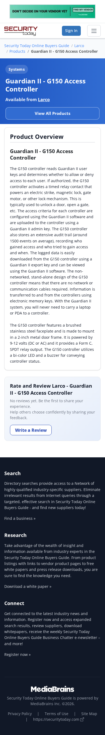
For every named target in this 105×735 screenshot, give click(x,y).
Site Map (89, 713)
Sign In (71, 30)
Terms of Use (56, 713)
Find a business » (20, 518)
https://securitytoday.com (56, 719)
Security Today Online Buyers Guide (36, 45)
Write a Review (31, 430)
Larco (79, 45)
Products (17, 51)
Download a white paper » (27, 586)
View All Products (52, 113)
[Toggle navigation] (94, 31)
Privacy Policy (20, 713)
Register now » (17, 654)
